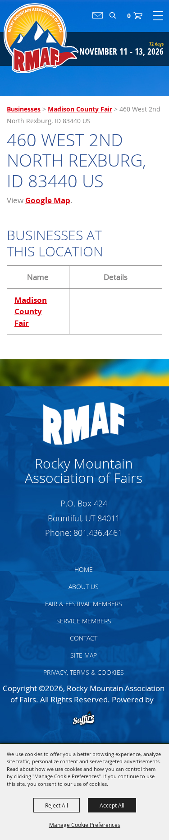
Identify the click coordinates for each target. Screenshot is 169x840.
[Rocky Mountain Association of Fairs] (41, 38)
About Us (84, 586)
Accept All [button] (112, 805)
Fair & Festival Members (83, 603)
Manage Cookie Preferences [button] (84, 824)
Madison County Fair (80, 109)
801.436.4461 (97, 532)
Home (83, 569)
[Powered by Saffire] (84, 719)
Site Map (83, 655)
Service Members (83, 621)
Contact (83, 638)
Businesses (24, 109)
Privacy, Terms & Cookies (83, 672)
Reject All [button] (56, 805)
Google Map (47, 200)
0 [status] (129, 15)
